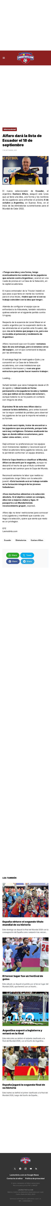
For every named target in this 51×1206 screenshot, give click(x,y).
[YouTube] (31, 1168)
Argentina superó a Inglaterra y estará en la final (22, 1032)
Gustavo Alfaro (37, 540)
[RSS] (36, 1168)
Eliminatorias (21, 540)
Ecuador (7, 540)
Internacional (10, 129)
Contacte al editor (15, 1178)
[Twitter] (15, 1168)
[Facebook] (20, 1168)
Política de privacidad (34, 1178)
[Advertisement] (25, 25)
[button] (3, 57)
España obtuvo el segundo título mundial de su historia (22, 923)
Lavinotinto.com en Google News (24, 1175)
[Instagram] (25, 1168)
